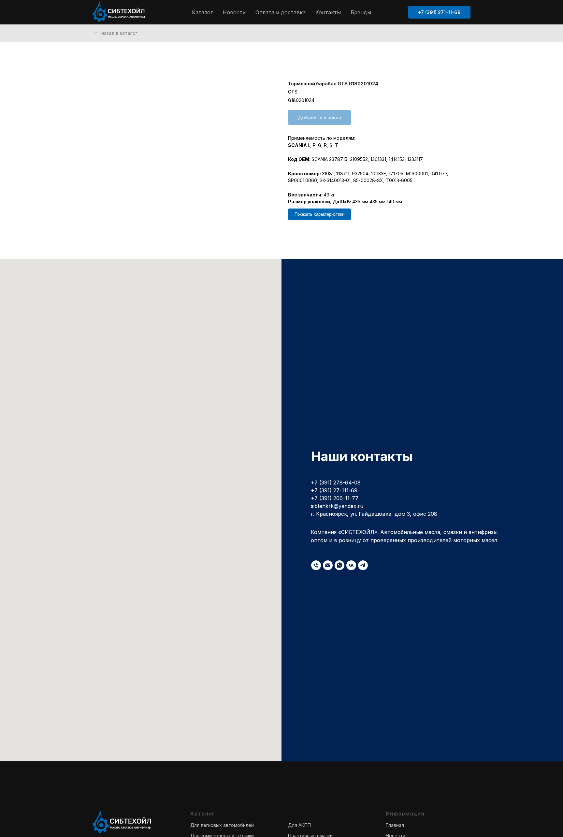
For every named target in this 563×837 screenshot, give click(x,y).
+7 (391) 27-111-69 (334, 490)
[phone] (316, 565)
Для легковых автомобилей (222, 825)
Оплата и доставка (280, 12)
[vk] (351, 565)
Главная (395, 825)
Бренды (361, 12)
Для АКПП (299, 825)
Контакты (328, 12)
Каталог (202, 12)
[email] (328, 565)
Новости (234, 12)
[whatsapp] (339, 565)
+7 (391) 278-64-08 (336, 482)
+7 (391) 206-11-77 (334, 498)
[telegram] (363, 565)
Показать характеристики (319, 214)
